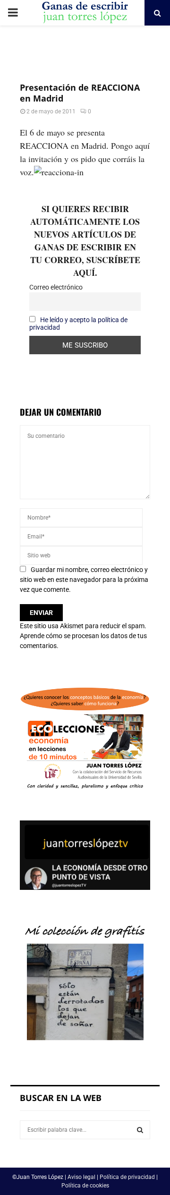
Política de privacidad (127, 1177)
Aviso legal (81, 1177)
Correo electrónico (56, 287)
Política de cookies (85, 1185)
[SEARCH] (140, 1129)
